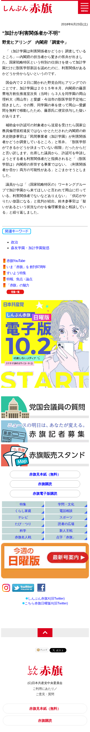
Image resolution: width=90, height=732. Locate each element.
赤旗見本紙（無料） (45, 474)
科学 (23, 530)
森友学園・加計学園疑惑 (30, 248)
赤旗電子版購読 (45, 493)
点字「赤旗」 (66, 537)
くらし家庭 (23, 511)
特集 (23, 504)
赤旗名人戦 (23, 537)
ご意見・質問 (45, 694)
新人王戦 (66, 530)
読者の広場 (66, 524)
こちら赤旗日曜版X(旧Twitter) (46, 603)
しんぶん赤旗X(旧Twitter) (46, 598)
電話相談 (66, 511)
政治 (14, 242)
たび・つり (23, 524)
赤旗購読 (45, 484)
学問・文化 (66, 504)
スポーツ (66, 517)
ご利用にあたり (43, 688)
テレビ (23, 517)
